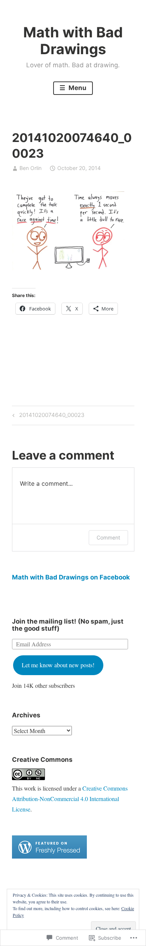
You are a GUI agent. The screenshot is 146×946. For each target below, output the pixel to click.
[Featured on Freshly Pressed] (49, 856)
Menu (76, 88)
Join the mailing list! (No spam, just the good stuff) (68, 625)
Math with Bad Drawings (73, 41)
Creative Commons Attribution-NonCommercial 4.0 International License (70, 798)
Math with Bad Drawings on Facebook (71, 577)
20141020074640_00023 (47, 416)
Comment (108, 537)
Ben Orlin (30, 168)
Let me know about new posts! (58, 665)
